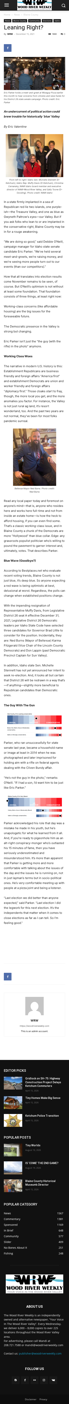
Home (7, 14)
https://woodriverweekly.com (34, 1026)
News (17, 14)
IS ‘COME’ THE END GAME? (41, 1163)
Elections (47, 20)
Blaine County (31, 14)
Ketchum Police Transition (42, 1115)
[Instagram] (44, 1380)
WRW (10, 33)
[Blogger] (15, 1380)
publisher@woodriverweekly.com (40, 1353)
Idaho (57, 20)
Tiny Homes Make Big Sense (42, 1097)
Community (34, 20)
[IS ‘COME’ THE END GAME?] (13, 1167)
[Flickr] (34, 1380)
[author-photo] (34, 1015)
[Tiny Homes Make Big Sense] (13, 1102)
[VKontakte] (53, 1380)
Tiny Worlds (32, 1145)
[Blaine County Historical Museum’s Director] (13, 1185)
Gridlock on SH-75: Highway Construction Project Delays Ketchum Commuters (43, 1082)
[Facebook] (8, 48)
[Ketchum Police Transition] (13, 1120)
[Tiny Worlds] (13, 1150)
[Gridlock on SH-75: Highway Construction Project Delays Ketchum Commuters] (13, 1083)
